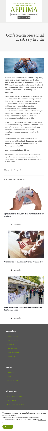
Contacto (11, 356)
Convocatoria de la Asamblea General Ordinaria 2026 (23, 262)
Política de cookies (14, 396)
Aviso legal (11, 400)
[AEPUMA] (24, 11)
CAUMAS (10, 372)
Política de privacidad (15, 404)
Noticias (10, 344)
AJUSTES (42, 420)
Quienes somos (13, 336)
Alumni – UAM (12, 380)
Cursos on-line (13, 352)
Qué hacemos (12, 340)
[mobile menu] (44, 5)
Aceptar (8, 427)
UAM (9, 376)
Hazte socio (12, 348)
